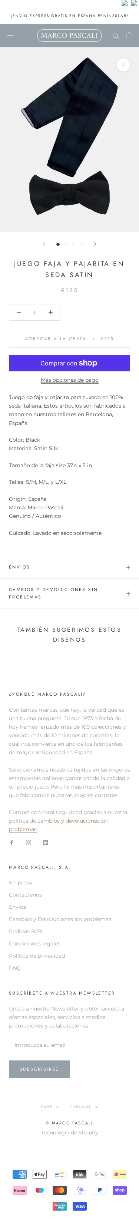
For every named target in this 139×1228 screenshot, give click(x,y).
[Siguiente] (95, 244)
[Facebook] (11, 842)
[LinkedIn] (45, 842)
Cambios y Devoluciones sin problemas (60, 919)
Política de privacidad (37, 955)
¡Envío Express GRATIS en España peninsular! (70, 15)
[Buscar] (116, 35)
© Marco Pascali (69, 1123)
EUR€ (47, 1107)
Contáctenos (25, 894)
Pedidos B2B (25, 931)
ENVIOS (19, 567)
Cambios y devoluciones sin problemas (53, 593)
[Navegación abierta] (10, 35)
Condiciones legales (34, 943)
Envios (17, 907)
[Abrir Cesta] (129, 35)
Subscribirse (39, 1069)
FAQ (14, 968)
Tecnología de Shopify (69, 1132)
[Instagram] (28, 842)
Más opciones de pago (70, 380)
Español (81, 1107)
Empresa (20, 882)
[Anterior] (44, 244)
